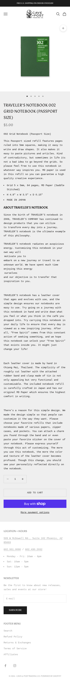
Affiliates (11, 654)
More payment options (35, 512)
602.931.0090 (12, 549)
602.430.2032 (33, 549)
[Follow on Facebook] (5, 665)
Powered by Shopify (51, 676)
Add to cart (35, 492)
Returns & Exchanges (17, 642)
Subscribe (15, 610)
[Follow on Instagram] (15, 665)
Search (8, 630)
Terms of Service (15, 648)
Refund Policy (13, 636)
